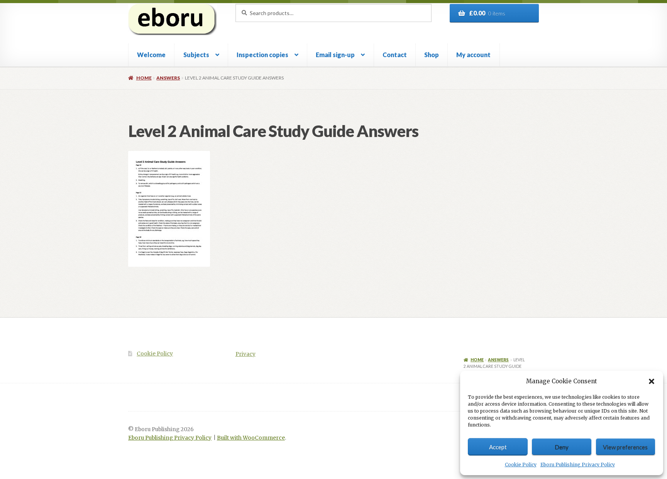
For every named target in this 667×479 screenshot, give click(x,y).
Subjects (196, 54)
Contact (395, 54)
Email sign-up (335, 54)
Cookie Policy (521, 464)
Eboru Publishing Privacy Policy (577, 464)
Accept (498, 446)
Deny (562, 446)
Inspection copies (262, 54)
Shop (431, 54)
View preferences (625, 446)
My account (473, 54)
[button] (651, 381)
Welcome (151, 54)
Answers (168, 78)
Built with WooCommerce (251, 438)
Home (143, 78)
